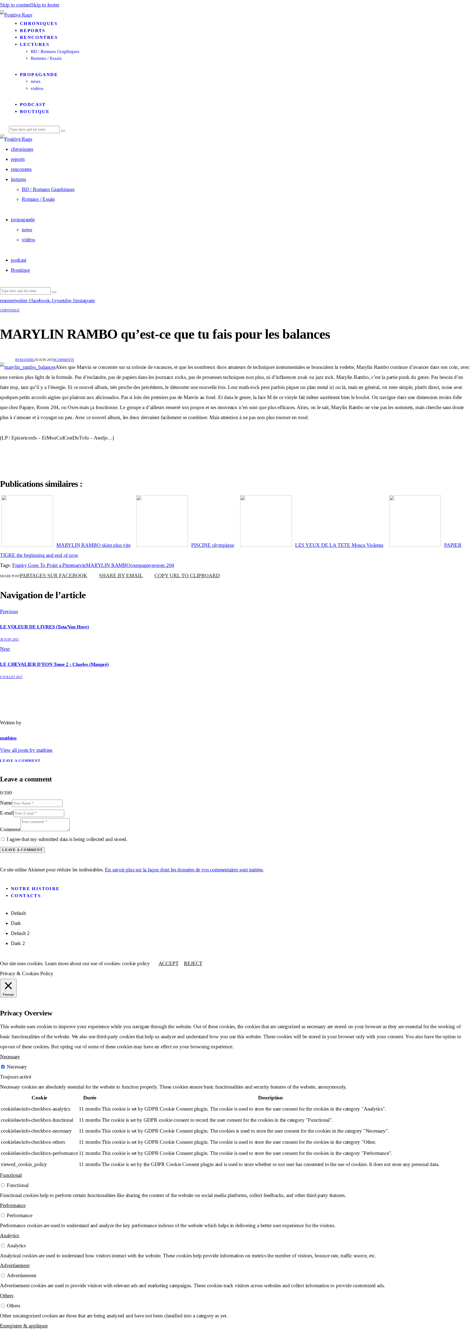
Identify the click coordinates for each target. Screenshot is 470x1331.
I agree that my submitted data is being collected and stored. (67, 839)
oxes (135, 565)
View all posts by (26, 750)
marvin (79, 565)
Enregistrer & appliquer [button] (24, 1326)
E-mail (7, 813)
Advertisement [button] (14, 1265)
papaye (147, 565)
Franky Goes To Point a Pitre (42, 565)
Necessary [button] (10, 1056)
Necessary (17, 1067)
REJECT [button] (193, 963)
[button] (187, 576)
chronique (10, 310)
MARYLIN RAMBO (108, 565)
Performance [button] (13, 1205)
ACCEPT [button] (169, 963)
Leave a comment (20, 761)
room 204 (164, 565)
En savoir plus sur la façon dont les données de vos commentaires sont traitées (184, 869)
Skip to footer (45, 5)
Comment (10, 829)
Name (6, 803)
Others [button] (6, 1295)
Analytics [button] (9, 1235)
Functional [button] (11, 1175)
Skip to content (15, 5)
